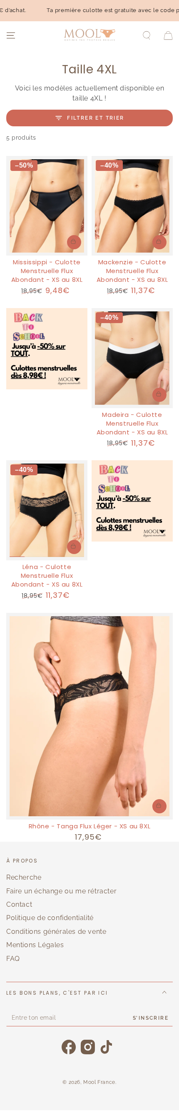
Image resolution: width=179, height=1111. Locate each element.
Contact (19, 904)
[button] (146, 35)
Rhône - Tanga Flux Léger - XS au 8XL (90, 826)
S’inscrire (151, 1018)
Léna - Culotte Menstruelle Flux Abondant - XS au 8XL (47, 575)
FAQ (13, 959)
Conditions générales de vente (56, 931)
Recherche (23, 877)
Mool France (99, 1082)
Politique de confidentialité (50, 918)
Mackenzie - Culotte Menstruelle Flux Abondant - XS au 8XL (132, 271)
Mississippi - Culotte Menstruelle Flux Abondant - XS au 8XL (47, 271)
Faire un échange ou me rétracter (61, 891)
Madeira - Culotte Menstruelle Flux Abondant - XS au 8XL (132, 423)
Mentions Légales (35, 945)
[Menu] (11, 35)
